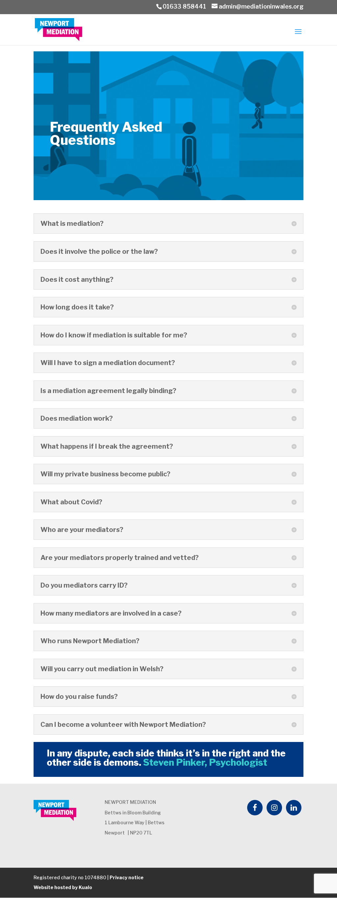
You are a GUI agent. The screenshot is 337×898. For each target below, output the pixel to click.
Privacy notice (126, 877)
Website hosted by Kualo (63, 887)
